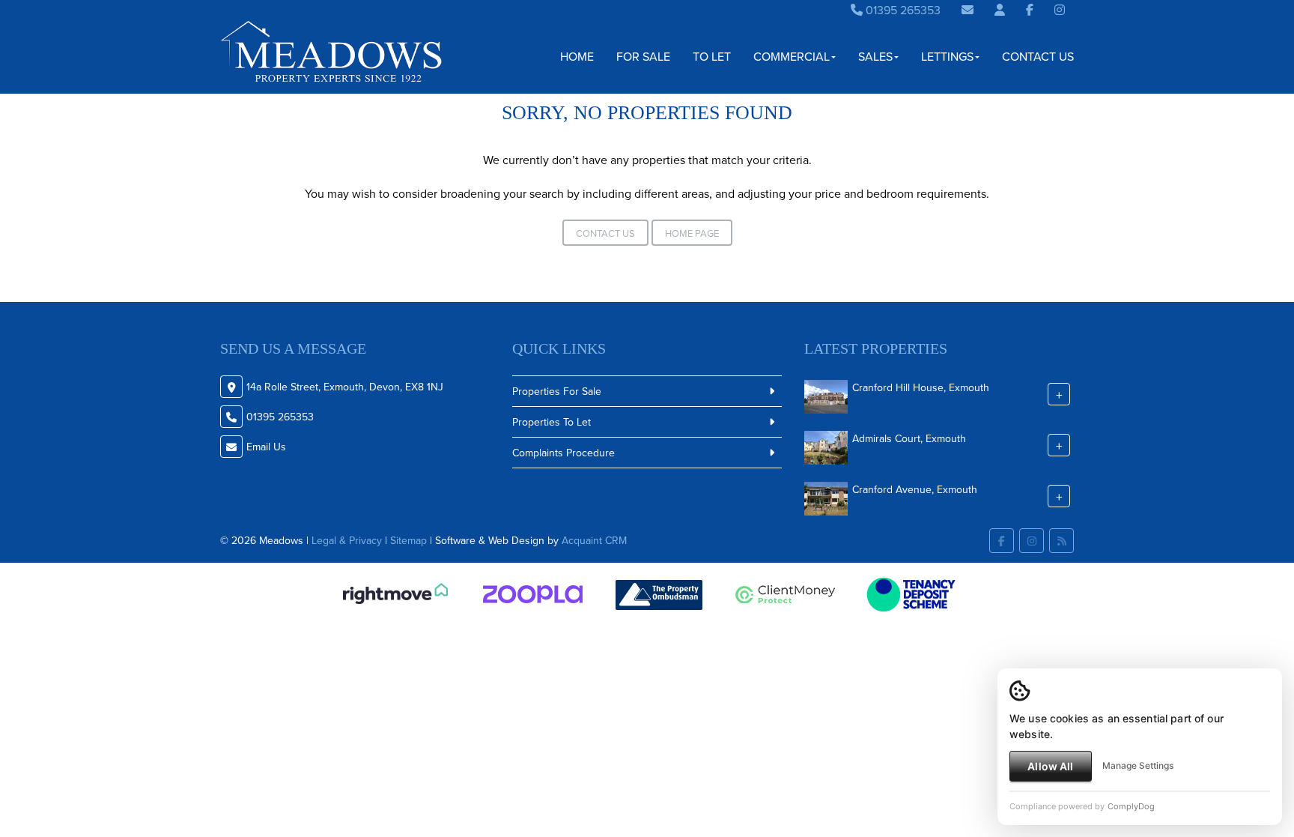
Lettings (947, 56)
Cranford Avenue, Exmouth (914, 489)
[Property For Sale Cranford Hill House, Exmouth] (826, 395)
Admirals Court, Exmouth (909, 438)
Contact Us (1038, 56)
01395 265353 (902, 9)
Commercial (791, 56)
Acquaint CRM (594, 540)
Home (577, 56)
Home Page (692, 233)
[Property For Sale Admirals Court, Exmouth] (826, 446)
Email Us (266, 446)
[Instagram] (1059, 9)
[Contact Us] (999, 9)
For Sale (643, 56)
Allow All (1050, 766)
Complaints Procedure (563, 452)
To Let (712, 56)
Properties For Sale (556, 391)
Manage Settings (1137, 765)
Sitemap (408, 540)
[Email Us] (967, 9)
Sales (875, 56)
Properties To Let (551, 421)
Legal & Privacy (347, 540)
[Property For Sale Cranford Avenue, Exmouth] (826, 497)
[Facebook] (1029, 9)
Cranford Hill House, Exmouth (920, 387)
